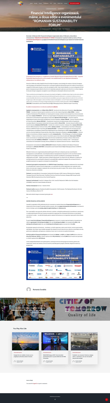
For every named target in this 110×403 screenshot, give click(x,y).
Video (55, 3)
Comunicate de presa (51, 8)
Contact (65, 3)
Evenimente (45, 3)
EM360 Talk (60, 3)
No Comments (66, 29)
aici (52, 194)
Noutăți (35, 3)
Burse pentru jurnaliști (74, 3)
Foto (51, 3)
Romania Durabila (46, 29)
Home (31, 3)
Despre (40, 3)
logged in (35, 383)
